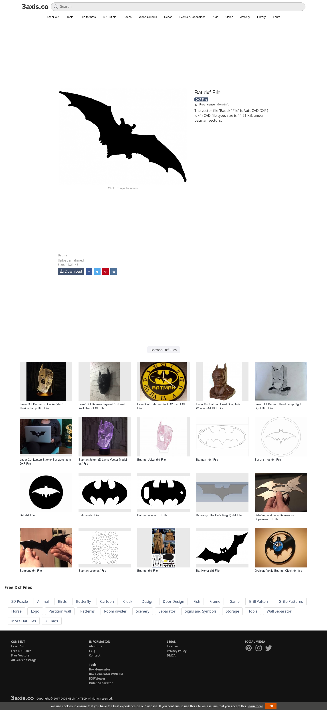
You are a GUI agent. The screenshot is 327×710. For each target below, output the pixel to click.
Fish (197, 601)
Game (235, 601)
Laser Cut (53, 17)
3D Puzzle (109, 17)
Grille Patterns (291, 601)
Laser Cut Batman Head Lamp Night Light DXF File (278, 406)
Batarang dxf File (31, 570)
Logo (35, 611)
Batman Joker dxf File (151, 459)
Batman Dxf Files (164, 349)
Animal (43, 601)
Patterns (87, 611)
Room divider (115, 611)
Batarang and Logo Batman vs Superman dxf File (274, 517)
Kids (215, 17)
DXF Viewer (97, 678)
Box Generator (99, 669)
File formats (88, 17)
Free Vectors (20, 655)
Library (261, 17)
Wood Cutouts (148, 17)
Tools (70, 17)
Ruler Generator (101, 683)
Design (147, 601)
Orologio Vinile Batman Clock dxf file (278, 570)
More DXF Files (23, 621)
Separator (167, 611)
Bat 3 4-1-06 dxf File (268, 459)
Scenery (142, 611)
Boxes (127, 17)
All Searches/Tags (23, 660)
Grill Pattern (259, 601)
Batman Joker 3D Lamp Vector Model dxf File (103, 461)
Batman (63, 255)
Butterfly (83, 601)
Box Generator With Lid (106, 674)
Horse (16, 611)
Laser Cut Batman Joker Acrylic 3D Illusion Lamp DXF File (42, 406)
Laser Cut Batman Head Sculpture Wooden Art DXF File (218, 406)
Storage (232, 611)
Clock (127, 601)
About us (95, 646)
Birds (62, 601)
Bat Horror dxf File (208, 570)
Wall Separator (279, 611)
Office (229, 17)
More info (222, 104)
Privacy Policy (176, 651)
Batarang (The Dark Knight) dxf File (219, 515)
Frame (215, 601)
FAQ (92, 651)
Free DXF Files (21, 651)
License (172, 646)
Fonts (276, 17)
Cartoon (107, 601)
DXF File (201, 99)
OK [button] (271, 706)
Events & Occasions (192, 17)
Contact (95, 655)
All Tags (51, 621)
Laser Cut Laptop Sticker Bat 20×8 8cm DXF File (45, 461)
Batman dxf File (89, 515)
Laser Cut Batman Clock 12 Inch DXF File (161, 406)
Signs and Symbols (200, 611)
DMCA (171, 655)
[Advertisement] (163, 57)
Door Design (173, 601)
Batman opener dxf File (152, 515)
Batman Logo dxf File (92, 570)
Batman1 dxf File (207, 459)
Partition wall (60, 611)
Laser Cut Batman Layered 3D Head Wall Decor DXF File (102, 406)
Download (73, 271)
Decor (168, 17)
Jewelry (245, 17)
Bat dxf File (27, 515)
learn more (255, 706)
